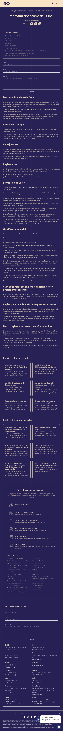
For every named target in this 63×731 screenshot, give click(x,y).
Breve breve (6, 76)
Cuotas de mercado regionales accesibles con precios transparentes (26, 50)
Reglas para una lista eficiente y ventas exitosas (19, 53)
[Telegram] (31, 717)
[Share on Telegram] (31, 23)
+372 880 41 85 (36, 659)
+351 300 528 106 (10, 702)
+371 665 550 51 (37, 675)
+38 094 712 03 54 (37, 650)
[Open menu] (59, 3)
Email (5, 69)
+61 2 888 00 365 (37, 683)
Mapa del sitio (45, 714)
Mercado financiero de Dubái (13, 36)
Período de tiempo (10, 38)
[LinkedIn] (35, 717)
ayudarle (53, 345)
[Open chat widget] (59, 727)
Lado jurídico (9, 41)
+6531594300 (9, 692)
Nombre (5, 62)
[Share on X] (35, 23)
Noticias (30, 11)
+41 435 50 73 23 (10, 650)
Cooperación (36, 714)
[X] (28, 717)
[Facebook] (24, 717)
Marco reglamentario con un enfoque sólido (18, 55)
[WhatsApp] (39, 717)
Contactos (29, 714)
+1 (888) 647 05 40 (37, 665)
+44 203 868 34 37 (10, 657)
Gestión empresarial (11, 48)
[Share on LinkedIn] (39, 23)
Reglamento (8, 43)
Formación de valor (10, 46)
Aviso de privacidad (19, 714)
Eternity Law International (18, 11)
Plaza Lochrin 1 (9, 675)
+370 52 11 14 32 (10, 667)
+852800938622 (37, 694)
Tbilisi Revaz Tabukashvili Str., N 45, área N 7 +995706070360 (45, 703)
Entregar (31, 91)
